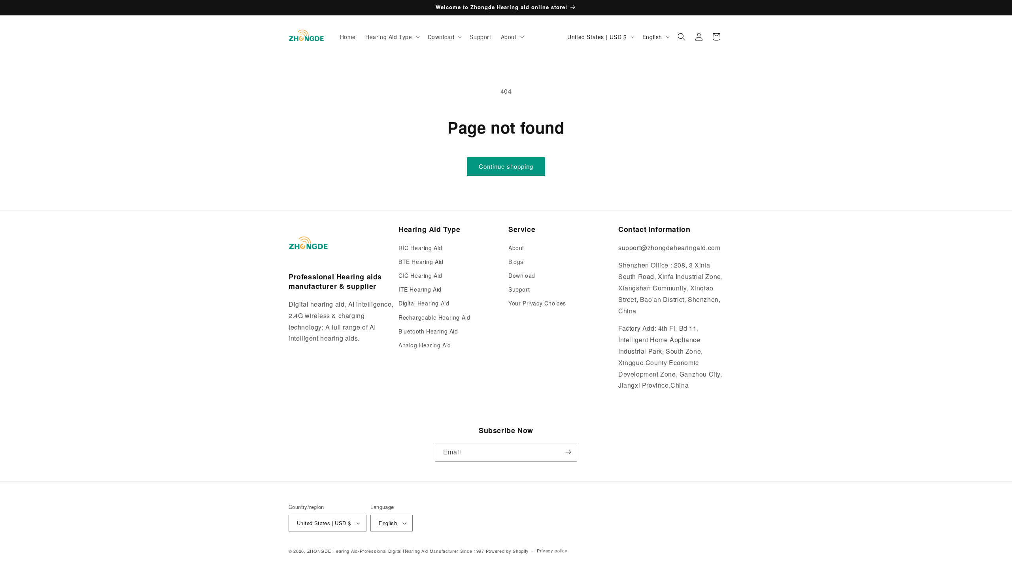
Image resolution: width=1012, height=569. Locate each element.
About (516, 248)
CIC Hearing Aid (420, 275)
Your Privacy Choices (537, 303)
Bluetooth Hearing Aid (428, 331)
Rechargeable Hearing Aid (434, 317)
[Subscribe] (568, 452)
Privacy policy (552, 550)
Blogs (515, 262)
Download (521, 275)
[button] (392, 36)
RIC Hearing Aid (420, 248)
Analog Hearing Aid (424, 345)
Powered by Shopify (507, 551)
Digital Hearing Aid (423, 303)
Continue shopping (506, 166)
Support (519, 289)
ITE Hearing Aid (420, 289)
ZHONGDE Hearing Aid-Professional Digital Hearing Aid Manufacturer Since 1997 (395, 551)
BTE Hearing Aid (421, 262)
